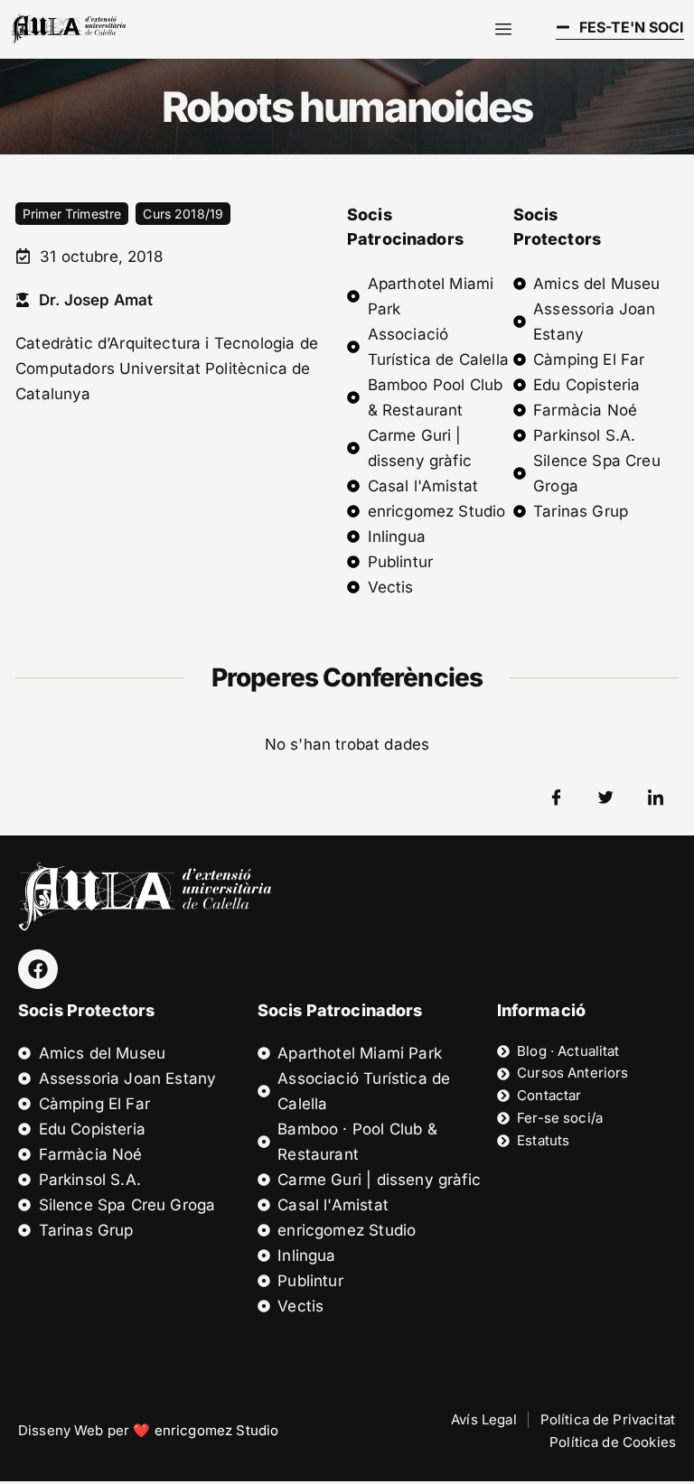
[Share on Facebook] (557, 797)
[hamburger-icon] (503, 29)
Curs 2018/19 (183, 213)
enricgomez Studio (217, 1430)
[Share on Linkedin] (656, 797)
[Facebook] (38, 969)
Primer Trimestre (72, 213)
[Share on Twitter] (606, 797)
